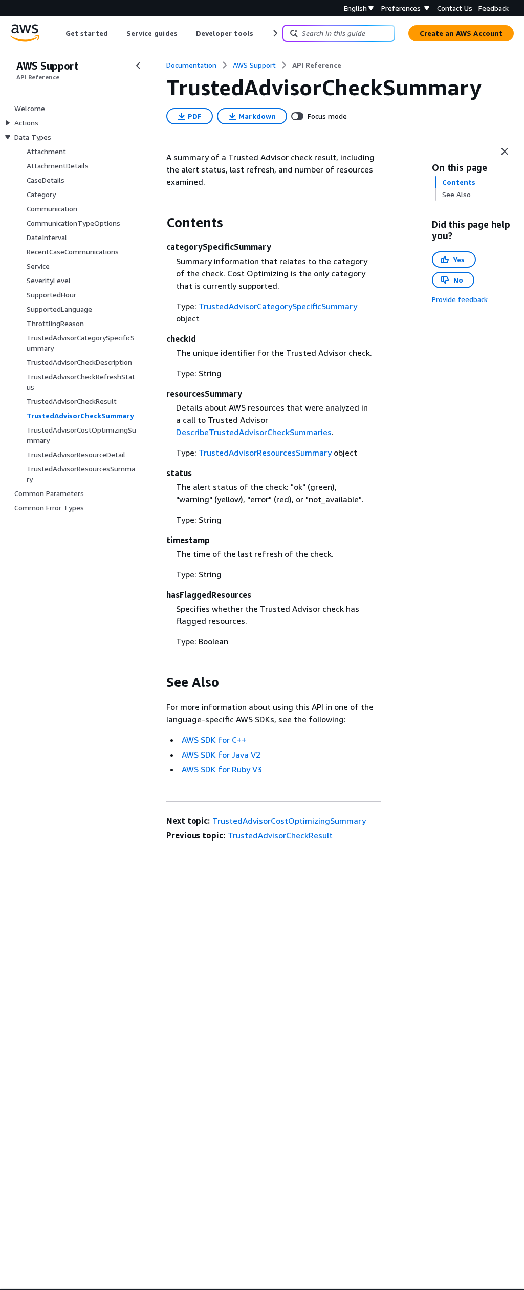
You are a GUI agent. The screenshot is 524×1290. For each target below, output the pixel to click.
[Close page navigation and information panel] (504, 151)
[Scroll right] (274, 33)
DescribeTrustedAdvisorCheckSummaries (254, 432)
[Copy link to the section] (158, 223)
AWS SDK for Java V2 (221, 754)
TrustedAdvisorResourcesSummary (265, 452)
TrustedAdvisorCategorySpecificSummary (278, 306)
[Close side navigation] (138, 65)
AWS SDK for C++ (214, 740)
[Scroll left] (58, 33)
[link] (316, 65)
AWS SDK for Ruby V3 (222, 769)
